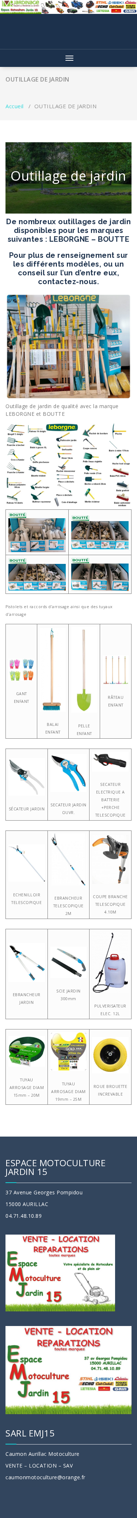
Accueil (14, 106)
